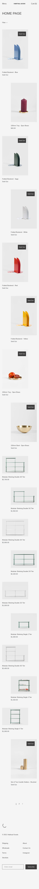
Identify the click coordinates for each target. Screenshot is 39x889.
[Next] (22, 803)
